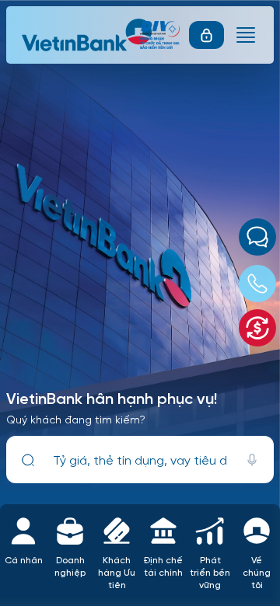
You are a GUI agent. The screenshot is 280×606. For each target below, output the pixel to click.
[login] (206, 35)
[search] (28, 459)
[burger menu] (245, 35)
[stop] (252, 459)
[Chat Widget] (257, 237)
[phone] (257, 283)
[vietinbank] (88, 35)
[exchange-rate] (257, 328)
